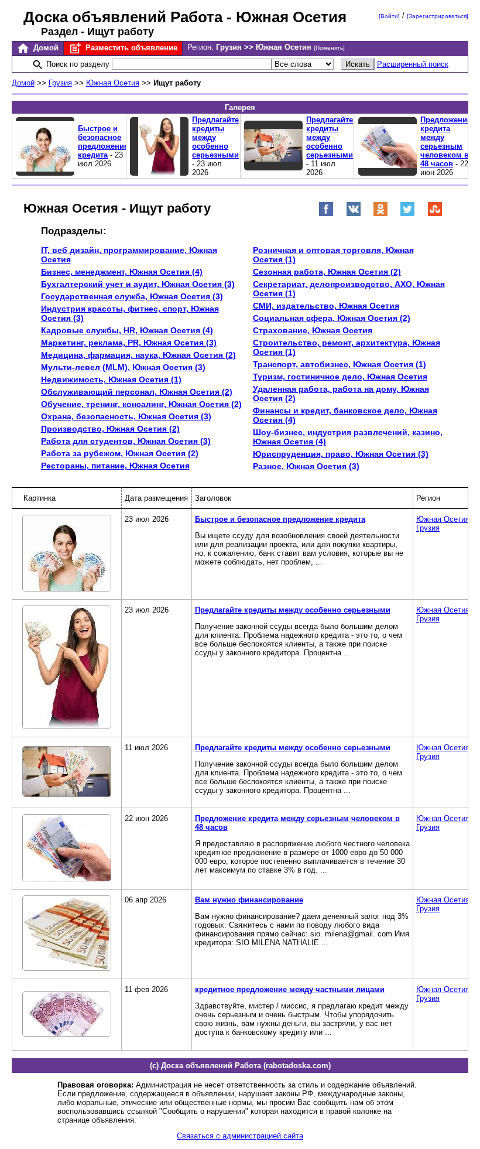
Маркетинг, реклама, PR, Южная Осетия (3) (129, 342)
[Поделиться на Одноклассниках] (380, 214)
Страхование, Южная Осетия (312, 330)
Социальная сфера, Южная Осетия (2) (331, 318)
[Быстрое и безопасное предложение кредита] (66, 554)
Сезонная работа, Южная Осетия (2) (327, 271)
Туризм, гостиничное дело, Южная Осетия (340, 376)
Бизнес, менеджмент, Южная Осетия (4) (122, 271)
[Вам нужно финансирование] (66, 934)
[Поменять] (329, 48)
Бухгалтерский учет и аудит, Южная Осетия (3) (138, 284)
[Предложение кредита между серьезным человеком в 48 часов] (66, 848)
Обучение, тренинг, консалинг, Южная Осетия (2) (141, 404)
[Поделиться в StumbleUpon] (435, 214)
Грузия (60, 82)
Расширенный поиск (412, 64)
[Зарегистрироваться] (437, 16)
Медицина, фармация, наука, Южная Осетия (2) (138, 355)
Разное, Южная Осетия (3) (306, 466)
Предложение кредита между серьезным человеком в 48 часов (445, 141)
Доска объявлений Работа (122, 17)
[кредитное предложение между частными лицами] (66, 1014)
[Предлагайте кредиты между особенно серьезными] (66, 668)
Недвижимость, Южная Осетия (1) (111, 379)
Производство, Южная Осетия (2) (110, 428)
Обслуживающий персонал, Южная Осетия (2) (136, 391)
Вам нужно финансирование (249, 899)
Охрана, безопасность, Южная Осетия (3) (126, 416)
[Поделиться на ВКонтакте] (354, 214)
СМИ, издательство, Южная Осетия (326, 305)
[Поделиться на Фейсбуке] (326, 214)
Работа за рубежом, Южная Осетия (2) (119, 453)
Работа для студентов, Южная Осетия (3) (126, 441)
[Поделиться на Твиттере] (407, 214)
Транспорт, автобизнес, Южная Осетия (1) (339, 364)
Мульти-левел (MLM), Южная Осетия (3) (123, 367)
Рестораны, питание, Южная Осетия (115, 465)
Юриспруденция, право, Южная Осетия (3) (340, 454)
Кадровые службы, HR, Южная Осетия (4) (127, 330)
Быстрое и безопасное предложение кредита (103, 141)
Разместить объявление (130, 47)
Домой (45, 47)
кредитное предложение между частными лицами (290, 989)
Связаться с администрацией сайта (240, 1135)
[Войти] (389, 16)
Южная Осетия (112, 82)
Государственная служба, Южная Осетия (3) (132, 296)
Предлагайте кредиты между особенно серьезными (215, 137)
